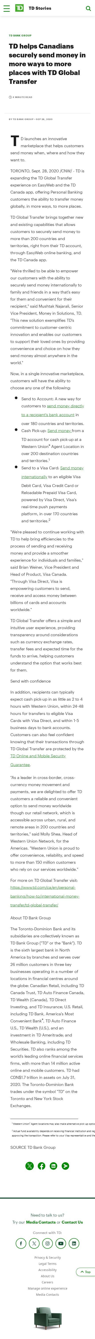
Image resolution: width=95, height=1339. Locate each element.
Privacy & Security (47, 1257)
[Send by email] (65, 1166)
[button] (7, 9)
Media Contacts (41, 1222)
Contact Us (72, 1222)
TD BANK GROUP (20, 35)
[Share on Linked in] (53, 1166)
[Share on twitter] (30, 1166)
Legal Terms (48, 1264)
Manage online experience (47, 1288)
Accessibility (47, 1270)
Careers (47, 1282)
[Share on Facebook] (42, 1166)
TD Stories (40, 8)
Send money (60, 430)
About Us (47, 1276)
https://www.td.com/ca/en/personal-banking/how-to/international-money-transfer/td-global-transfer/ (45, 896)
